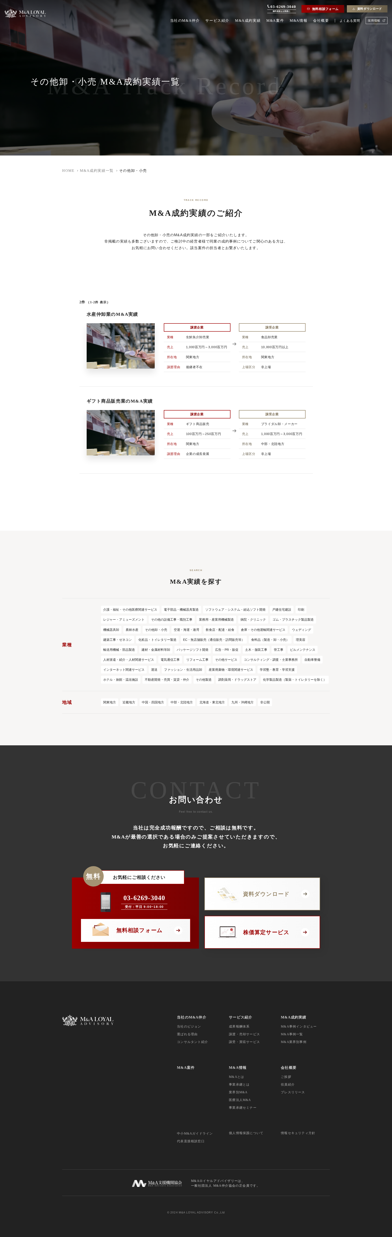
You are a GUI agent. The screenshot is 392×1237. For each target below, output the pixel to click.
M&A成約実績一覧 (96, 171)
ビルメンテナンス (302, 649)
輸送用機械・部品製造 (119, 649)
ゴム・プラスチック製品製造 (293, 619)
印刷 (301, 609)
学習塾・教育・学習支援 (277, 669)
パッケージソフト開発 (192, 649)
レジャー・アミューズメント (124, 619)
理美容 (300, 640)
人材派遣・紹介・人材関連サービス (128, 659)
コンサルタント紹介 (192, 1042)
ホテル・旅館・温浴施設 (120, 679)
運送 (154, 669)
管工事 (278, 649)
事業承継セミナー (243, 1107)
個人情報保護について (246, 1133)
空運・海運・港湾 (186, 630)
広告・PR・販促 (226, 649)
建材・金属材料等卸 (156, 649)
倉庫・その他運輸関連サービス (263, 630)
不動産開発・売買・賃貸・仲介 (167, 679)
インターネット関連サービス (124, 669)
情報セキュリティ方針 (298, 1133)
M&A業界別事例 (293, 1042)
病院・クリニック (253, 619)
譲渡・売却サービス (244, 1034)
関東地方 (109, 702)
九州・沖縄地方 (242, 702)
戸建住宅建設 (281, 609)
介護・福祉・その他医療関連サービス (130, 609)
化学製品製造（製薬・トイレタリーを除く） (294, 679)
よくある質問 (350, 20)
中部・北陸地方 (182, 702)
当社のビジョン (189, 1026)
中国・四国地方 (153, 702)
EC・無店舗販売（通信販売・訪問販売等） (214, 640)
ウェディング (301, 630)
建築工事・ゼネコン (117, 640)
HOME (68, 171)
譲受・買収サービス (244, 1042)
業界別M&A (238, 1092)
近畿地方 (128, 702)
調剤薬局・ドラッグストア (237, 679)
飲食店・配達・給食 (220, 630)
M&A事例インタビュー (299, 1026)
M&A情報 (298, 20)
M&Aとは (236, 1077)
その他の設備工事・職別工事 (171, 619)
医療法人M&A (240, 1100)
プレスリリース (293, 1092)
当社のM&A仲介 (185, 20)
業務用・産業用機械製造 (216, 619)
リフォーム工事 (197, 659)
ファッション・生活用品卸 (183, 669)
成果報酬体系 (239, 1026)
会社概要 (321, 20)
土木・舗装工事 (256, 649)
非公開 (265, 702)
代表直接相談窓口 (191, 1141)
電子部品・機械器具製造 (181, 609)
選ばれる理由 (187, 1034)
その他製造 (204, 679)
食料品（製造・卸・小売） (270, 640)
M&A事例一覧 (292, 1034)
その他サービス (226, 659)
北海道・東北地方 (212, 702)
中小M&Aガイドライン (195, 1133)
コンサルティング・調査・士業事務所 (271, 659)
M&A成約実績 (248, 20)
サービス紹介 (217, 20)
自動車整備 (312, 659)
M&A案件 (275, 20)
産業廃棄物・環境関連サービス (231, 669)
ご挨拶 (286, 1077)
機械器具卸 (111, 630)
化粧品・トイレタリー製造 (157, 640)
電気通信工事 (170, 659)
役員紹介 (288, 1084)
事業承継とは (239, 1084)
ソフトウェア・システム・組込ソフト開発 (235, 609)
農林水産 (132, 630)
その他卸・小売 (156, 630)
